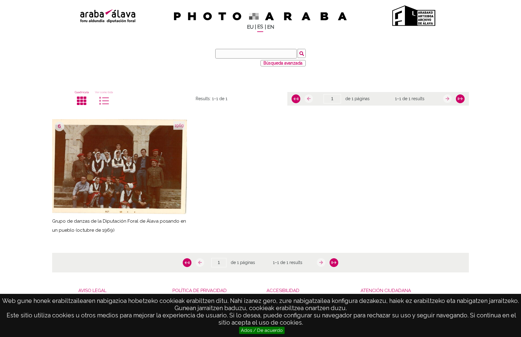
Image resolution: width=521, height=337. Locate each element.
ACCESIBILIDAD (283, 290)
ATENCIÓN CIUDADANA (386, 290)
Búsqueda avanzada (283, 63)
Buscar (302, 53)
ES (260, 27)
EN (270, 27)
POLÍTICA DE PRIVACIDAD (199, 290)
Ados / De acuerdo (262, 330)
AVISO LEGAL (92, 290)
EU (250, 27)
